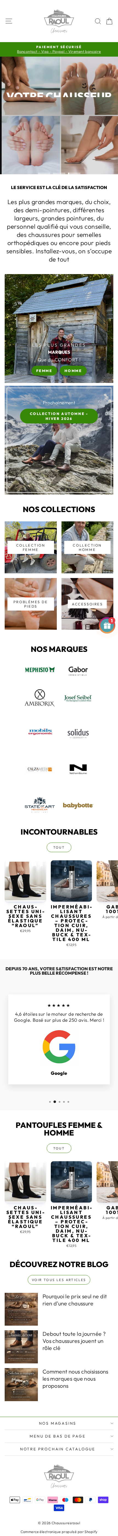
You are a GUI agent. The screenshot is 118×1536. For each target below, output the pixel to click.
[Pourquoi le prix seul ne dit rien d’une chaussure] (21, 1309)
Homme (73, 370)
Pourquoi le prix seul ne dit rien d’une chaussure (75, 1300)
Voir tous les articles (59, 1280)
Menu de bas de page (57, 1436)
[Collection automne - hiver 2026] (59, 440)
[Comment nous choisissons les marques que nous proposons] (21, 1384)
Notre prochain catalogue (57, 1449)
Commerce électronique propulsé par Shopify (59, 1531)
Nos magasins (58, 1423)
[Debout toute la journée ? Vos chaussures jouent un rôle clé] (21, 1346)
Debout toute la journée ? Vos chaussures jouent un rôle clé (74, 1340)
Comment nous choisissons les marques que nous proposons (75, 1378)
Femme (44, 370)
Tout (59, 847)
